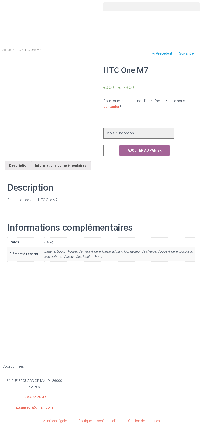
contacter (111, 107)
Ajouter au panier (145, 150)
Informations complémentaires (60, 165)
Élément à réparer (123, 120)
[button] (151, 6)
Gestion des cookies (144, 421)
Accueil (7, 50)
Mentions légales (55, 421)
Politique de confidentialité (98, 421)
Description (18, 165)
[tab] (19, 165)
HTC (18, 50)
